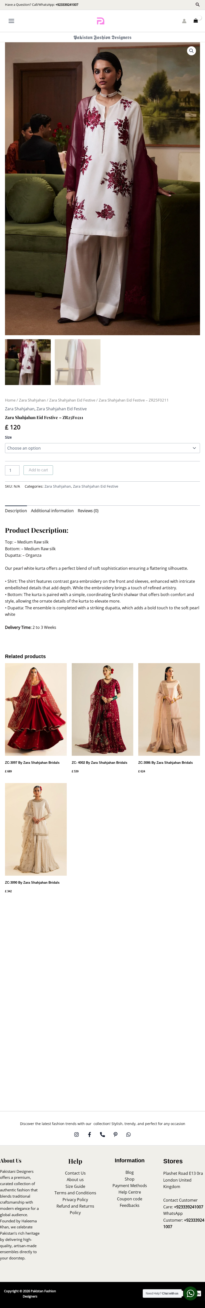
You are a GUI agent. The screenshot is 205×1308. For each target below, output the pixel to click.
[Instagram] (76, 1134)
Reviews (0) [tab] (88, 510)
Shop (129, 1179)
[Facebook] (89, 1134)
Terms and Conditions (75, 1193)
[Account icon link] (184, 21)
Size (8, 437)
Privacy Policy (75, 1199)
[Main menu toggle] (11, 21)
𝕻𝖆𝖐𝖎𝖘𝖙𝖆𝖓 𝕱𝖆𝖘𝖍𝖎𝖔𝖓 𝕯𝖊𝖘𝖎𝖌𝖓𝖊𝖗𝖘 (103, 37)
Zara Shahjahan (32, 400)
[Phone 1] (102, 1134)
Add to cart (38, 470)
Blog (130, 1172)
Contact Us (75, 1173)
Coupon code (129, 1199)
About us (75, 1179)
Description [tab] (16, 510)
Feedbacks (130, 1205)
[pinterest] (115, 1134)
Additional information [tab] (52, 510)
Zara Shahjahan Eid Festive (72, 400)
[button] (198, 5)
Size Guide (75, 1186)
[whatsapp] (128, 1134)
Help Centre (129, 1192)
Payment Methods (129, 1185)
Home (10, 400)
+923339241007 (67, 4)
